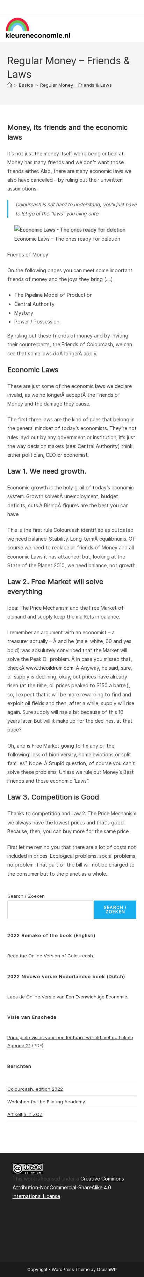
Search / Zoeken (26, 896)
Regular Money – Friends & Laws (76, 85)
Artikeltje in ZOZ (25, 1114)
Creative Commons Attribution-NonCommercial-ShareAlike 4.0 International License (68, 1187)
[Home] (9, 85)
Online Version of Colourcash (60, 955)
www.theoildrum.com (49, 668)
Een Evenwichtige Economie (96, 996)
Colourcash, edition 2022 (35, 1089)
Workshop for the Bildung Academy (46, 1101)
